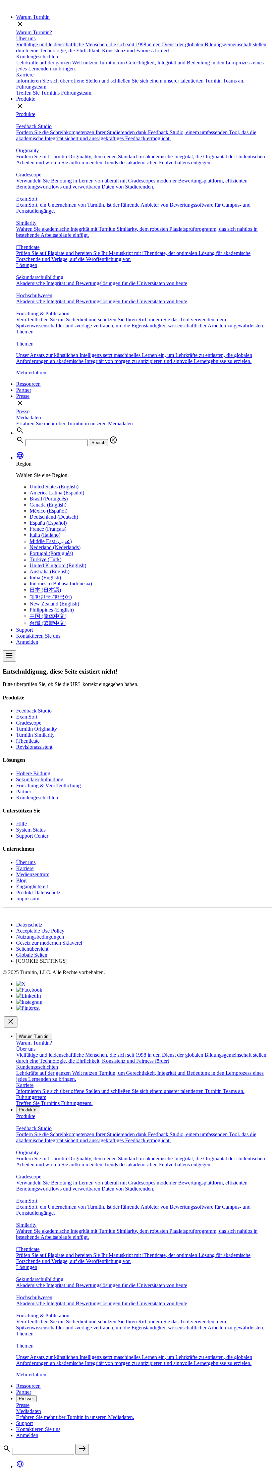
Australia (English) (49, 571)
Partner (23, 390)
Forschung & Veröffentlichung (48, 785)
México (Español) (48, 511)
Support (24, 630)
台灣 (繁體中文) (48, 623)
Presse (23, 396)
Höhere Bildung (33, 773)
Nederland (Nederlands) (55, 547)
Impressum (27, 898)
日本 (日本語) (45, 590)
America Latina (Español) (57, 492)
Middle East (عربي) (51, 541)
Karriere (25, 868)
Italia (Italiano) (45, 535)
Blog (21, 880)
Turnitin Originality (36, 729)
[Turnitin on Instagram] (29, 1002)
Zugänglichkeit (32, 886)
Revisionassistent (34, 747)
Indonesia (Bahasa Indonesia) (61, 583)
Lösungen (26, 265)
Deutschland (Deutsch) (54, 517)
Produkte (25, 99)
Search (98, 442)
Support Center (32, 836)
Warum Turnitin (33, 17)
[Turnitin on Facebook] (29, 990)
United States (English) (54, 486)
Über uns (26, 862)
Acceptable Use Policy (40, 931)
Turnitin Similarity (35, 735)
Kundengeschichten (37, 797)
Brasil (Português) (49, 499)
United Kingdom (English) (58, 565)
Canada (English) (48, 505)
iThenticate (28, 741)
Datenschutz (29, 925)
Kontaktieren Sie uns (38, 636)
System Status (31, 830)
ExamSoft (26, 717)
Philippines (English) (52, 610)
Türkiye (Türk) (45, 559)
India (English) (45, 577)
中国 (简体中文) (48, 616)
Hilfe (21, 824)
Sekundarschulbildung (39, 779)
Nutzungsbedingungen (40, 937)
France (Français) (48, 529)
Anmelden (27, 642)
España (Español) (48, 523)
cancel (113, 440)
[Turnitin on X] (20, 984)
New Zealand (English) (54, 604)
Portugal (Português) (51, 553)
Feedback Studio (34, 711)
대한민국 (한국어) (51, 597)
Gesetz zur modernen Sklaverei (49, 943)
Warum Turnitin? (34, 32)
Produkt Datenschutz (38, 892)
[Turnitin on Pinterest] (28, 1008)
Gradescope (28, 723)
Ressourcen (28, 384)
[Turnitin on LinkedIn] (28, 996)
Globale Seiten (31, 955)
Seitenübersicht (32, 949)
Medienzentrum (32, 874)
